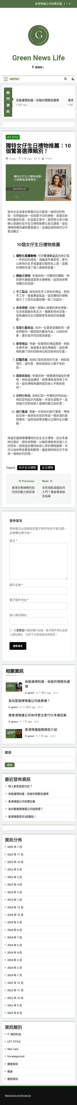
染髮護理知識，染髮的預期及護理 (34, 100)
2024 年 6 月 (14, 945)
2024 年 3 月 (14, 960)
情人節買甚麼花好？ (20, 786)
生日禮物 (47, 467)
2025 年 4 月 (14, 884)
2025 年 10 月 (15, 862)
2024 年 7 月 (14, 937)
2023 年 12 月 (15, 983)
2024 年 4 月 (14, 952)
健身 (10, 1071)
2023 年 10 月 (15, 998)
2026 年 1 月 (14, 847)
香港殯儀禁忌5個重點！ (22, 816)
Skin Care (12, 1049)
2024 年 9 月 (14, 922)
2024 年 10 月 (15, 915)
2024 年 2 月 (14, 967)
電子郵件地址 (19, 600)
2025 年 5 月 (14, 877)
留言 (13, 540)
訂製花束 (22, 359)
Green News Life (38, 58)
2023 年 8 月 (14, 1013)
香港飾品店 (51, 256)
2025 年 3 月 (14, 892)
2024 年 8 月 (14, 930)
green (12, 158)
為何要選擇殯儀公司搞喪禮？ (29, 701)
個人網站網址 (18, 615)
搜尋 (8, 752)
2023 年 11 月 (15, 990)
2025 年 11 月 (15, 854)
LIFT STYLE (12, 137)
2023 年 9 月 (14, 1005)
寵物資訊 (12, 1079)
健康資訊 (12, 1064)
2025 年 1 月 (14, 899)
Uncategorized (15, 1056)
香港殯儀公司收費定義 (48, 3)
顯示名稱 (16, 585)
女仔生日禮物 (27, 467)
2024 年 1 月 (14, 975)
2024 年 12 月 (15, 907)
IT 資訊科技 (14, 1034)
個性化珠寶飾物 (26, 256)
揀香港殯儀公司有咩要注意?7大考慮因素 (37, 715)
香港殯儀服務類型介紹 (41, 729)
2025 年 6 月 (14, 869)
